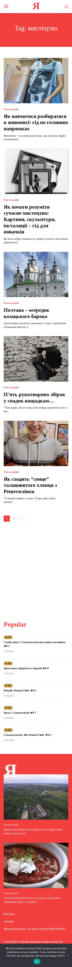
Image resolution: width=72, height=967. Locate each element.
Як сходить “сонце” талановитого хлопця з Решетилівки (30, 485)
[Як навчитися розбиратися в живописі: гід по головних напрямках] (36, 80)
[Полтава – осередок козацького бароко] (36, 274)
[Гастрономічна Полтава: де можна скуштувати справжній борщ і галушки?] (36, 865)
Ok (37, 961)
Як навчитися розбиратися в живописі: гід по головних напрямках (36, 122)
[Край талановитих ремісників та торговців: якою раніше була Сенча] (36, 797)
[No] (67, 955)
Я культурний (11, 109)
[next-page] (22, 519)
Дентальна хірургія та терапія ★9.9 (26, 668)
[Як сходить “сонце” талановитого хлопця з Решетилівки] (36, 443)
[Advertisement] (36, 569)
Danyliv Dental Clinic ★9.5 (20, 690)
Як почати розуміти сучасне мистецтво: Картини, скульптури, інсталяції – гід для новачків (30, 219)
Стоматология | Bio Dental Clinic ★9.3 (27, 734)
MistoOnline (57, 929)
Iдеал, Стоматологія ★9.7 (20, 712)
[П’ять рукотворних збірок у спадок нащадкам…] (36, 359)
